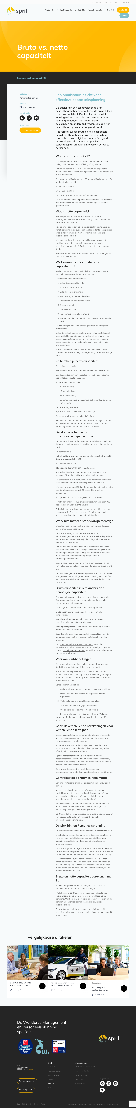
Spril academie (80, 1083)
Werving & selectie (81, 1075)
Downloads (108, 2)
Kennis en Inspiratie (54, 1071)
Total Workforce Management (85, 1067)
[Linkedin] (115, 1083)
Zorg (49, 1087)
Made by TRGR (39, 1104)
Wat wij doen (50, 10)
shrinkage (107, 352)
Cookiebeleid (82, 1104)
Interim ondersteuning (82, 1071)
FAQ (115, 2)
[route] (31, 1069)
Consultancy (79, 1079)
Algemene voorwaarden (97, 1104)
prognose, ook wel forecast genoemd (76, 644)
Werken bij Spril (53, 1075)
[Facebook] (102, 1083)
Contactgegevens (113, 1104)
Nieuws (98, 2)
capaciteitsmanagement (74, 650)
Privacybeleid (71, 1104)
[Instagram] (108, 1083)
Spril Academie (66, 10)
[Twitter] (102, 1090)
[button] (22, 118)
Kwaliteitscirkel (80, 10)
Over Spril (110, 10)
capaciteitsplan (63, 904)
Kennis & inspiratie (95, 10)
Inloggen (126, 2)
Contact (50, 1080)
